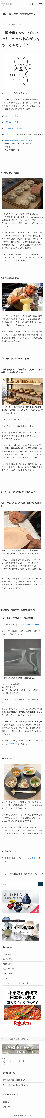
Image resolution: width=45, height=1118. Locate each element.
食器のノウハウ (8, 968)
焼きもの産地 (7, 959)
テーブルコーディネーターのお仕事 (16, 983)
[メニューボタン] (40, 4)
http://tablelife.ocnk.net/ (30, 624)
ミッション (7, 134)
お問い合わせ (14, 743)
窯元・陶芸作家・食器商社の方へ (15, 1080)
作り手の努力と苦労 (10, 122)
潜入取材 (6, 978)
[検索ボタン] (32, 4)
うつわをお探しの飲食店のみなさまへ (16, 1085)
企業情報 (6, 1102)
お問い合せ (7, 1106)
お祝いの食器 (7, 973)
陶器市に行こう (8, 964)
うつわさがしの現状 (10, 116)
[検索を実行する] (40, 884)
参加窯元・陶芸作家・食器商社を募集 (17, 140)
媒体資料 (31, 858)
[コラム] (12, 4)
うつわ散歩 (7, 954)
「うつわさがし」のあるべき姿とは (17, 128)
